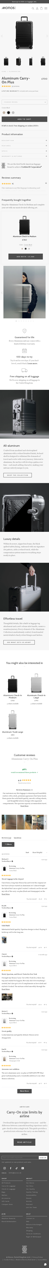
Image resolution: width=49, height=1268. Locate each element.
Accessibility (42, 1260)
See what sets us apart (19, 642)
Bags (3, 1192)
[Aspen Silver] (13, 112)
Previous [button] (1, 36)
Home (4, 71)
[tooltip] (32, 790)
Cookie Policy (9, 1260)
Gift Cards (5, 1201)
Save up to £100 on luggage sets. (24, 1)
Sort (27, 853)
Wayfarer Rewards (8, 1218)
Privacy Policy (37, 1257)
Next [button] (47, 36)
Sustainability (31, 1195)
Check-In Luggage (8, 1189)
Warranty (29, 1227)
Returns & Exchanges (34, 1224)
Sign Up (43, 1158)
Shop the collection (17, 475)
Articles (29, 1201)
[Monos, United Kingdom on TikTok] (16, 1169)
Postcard (29, 1204)
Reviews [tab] (6, 838)
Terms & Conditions (33, 1234)
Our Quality (30, 1189)
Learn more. (32, 363)
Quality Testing (32, 1192)
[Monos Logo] (8, 8)
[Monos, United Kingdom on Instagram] (4, 1169)
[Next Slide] (45, 822)
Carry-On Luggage (8, 1186)
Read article (24, 1142)
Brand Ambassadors (9, 1221)
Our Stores (30, 1183)
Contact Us (30, 1218)
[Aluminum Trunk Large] (13, 720)
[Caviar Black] (8, 112)
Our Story (29, 1186)
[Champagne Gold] (4, 112)
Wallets (4, 1195)
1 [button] (16, 321)
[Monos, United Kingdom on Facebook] (10, 1169)
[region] (24, 822)
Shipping (29, 1230)
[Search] (33, 9)
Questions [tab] (17, 838)
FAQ (27, 1221)
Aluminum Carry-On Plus (17, 869)
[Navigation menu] (45, 8)
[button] (10, 86)
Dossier (29, 1198)
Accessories (6, 1198)
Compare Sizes (7, 1204)
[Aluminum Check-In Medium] (13, 683)
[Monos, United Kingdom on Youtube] (23, 1169)
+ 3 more (7, 998)
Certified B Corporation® (31, 167)
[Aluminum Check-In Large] (36, 683)
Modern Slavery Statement (26, 1260)
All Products (6, 1183)
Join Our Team (31, 1207)
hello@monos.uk (15, 1173)
